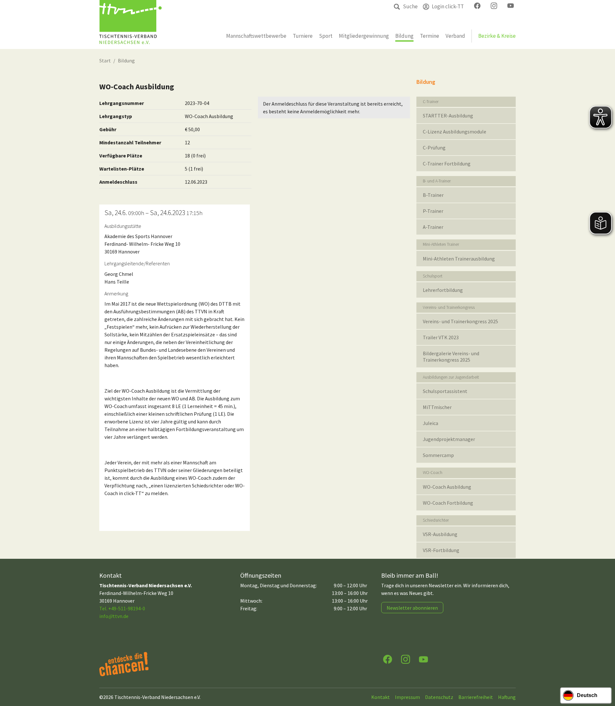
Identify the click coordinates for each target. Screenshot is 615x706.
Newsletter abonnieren (412, 608)
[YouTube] (423, 658)
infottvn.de (113, 616)
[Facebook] (387, 658)
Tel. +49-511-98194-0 (122, 608)
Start (105, 60)
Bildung (126, 60)
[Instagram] (405, 658)
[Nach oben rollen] (604, 676)
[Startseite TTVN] (130, 24)
